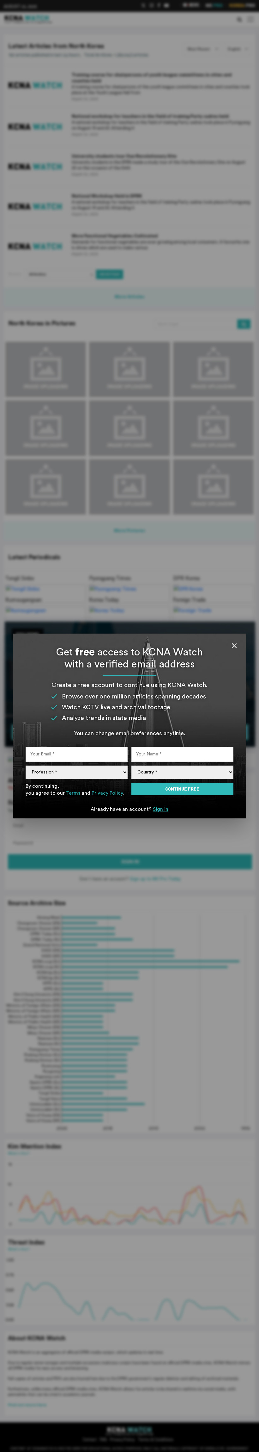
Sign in (160, 809)
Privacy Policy (107, 793)
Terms (73, 793)
